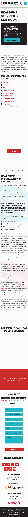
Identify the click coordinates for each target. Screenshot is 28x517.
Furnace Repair (7, 95)
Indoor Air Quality (8, 93)
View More (14, 151)
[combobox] (14, 414)
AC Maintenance (7, 85)
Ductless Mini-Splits (8, 90)
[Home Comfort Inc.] (9, 3)
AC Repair (6, 82)
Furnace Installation (8, 101)
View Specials (12, 40)
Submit (14, 449)
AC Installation (7, 88)
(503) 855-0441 (15, 483)
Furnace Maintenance (9, 98)
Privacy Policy (17, 510)
